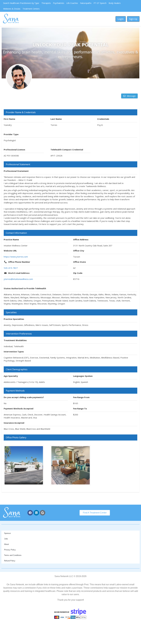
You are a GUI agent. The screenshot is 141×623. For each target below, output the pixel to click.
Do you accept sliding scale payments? (24, 397)
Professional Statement (16, 171)
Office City (78, 250)
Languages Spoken (83, 376)
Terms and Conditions (12, 555)
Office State (79, 261)
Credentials (103, 119)
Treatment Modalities (15, 340)
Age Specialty (11, 376)
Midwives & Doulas (11, 8)
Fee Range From (81, 397)
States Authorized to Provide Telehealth (25, 288)
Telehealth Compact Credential (67, 149)
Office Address (80, 239)
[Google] (42, 512)
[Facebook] (30, 512)
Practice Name (11, 239)
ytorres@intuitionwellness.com (18, 279)
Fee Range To (80, 408)
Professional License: (14, 149)
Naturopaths (85, 3)
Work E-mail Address (19, 273)
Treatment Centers (31, 8)
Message (131, 95)
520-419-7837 (11, 268)
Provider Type (11, 134)
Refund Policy (9, 561)
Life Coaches (72, 3)
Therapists (46, 3)
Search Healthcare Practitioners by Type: (21, 3)
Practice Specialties (14, 319)
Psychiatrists (58, 3)
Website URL (10, 250)
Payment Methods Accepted (18, 408)
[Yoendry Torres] (19, 77)
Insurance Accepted (14, 422)
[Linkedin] (36, 512)
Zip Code (77, 273)
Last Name (56, 119)
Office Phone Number (19, 261)
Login (121, 18)
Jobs (6, 539)
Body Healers (115, 3)
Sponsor (7, 533)
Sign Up (133, 18)
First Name (9, 119)
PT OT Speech (100, 3)
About (6, 544)
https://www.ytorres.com (16, 256)
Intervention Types (14, 351)
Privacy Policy (10, 550)
